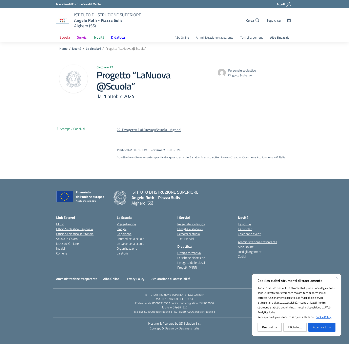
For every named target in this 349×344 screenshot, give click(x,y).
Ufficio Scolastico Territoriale (75, 233)
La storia (122, 253)
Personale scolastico (191, 224)
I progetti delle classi (191, 262)
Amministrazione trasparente (214, 37)
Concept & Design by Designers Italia (174, 328)
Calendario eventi (249, 233)
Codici (242, 256)
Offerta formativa (189, 252)
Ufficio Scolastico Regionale (74, 229)
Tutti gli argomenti (251, 37)
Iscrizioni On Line (67, 243)
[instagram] (289, 20)
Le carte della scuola (130, 243)
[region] (296, 305)
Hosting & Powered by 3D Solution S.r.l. (174, 323)
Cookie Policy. (323, 317)
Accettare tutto (322, 327)
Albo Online (182, 37)
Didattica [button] (118, 37)
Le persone (124, 233)
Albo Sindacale (279, 37)
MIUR (60, 224)
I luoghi (121, 229)
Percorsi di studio (188, 233)
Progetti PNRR (187, 267)
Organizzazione (127, 248)
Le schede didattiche (191, 257)
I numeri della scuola (130, 238)
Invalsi (60, 248)
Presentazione (126, 224)
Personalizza (269, 327)
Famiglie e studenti (190, 229)
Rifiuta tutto (295, 327)
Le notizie (244, 224)
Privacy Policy (134, 278)
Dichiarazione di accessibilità (170, 278)
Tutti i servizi (185, 238)
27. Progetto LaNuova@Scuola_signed (149, 130)
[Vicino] (336, 277)
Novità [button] (99, 37)
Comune (61, 253)
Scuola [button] (65, 37)
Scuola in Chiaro (67, 238)
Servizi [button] (82, 37)
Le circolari (245, 229)
